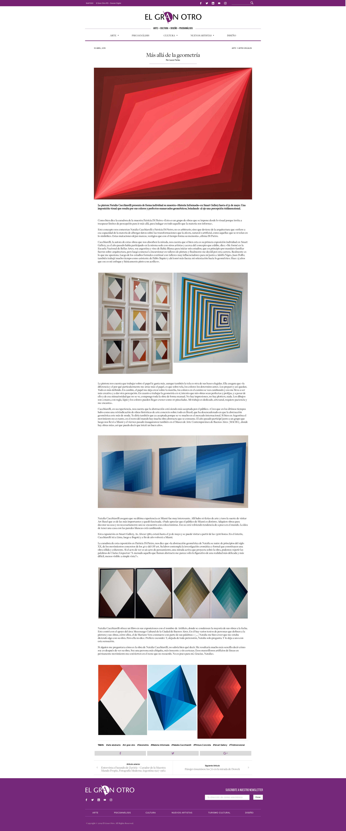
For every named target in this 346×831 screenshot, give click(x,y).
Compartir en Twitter (173, 753)
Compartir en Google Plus (225, 753)
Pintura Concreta (203, 745)
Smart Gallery (220, 745)
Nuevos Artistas (200, 36)
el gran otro (129, 745)
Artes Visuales (245, 48)
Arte (111, 36)
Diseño (231, 35)
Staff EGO (89, 3)
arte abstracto (114, 745)
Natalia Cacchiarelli (182, 745)
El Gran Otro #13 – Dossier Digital (108, 3)
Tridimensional (238, 745)
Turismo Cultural (219, 812)
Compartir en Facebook (120, 753)
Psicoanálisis (140, 35)
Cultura (168, 36)
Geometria (144, 745)
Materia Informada (160, 745)
